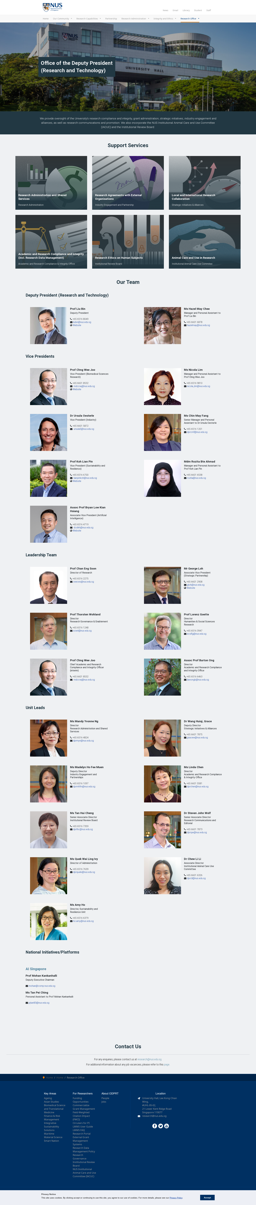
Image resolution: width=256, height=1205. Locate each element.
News (165, 10)
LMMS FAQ (79, 1130)
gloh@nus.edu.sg (195, 584)
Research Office (189, 18)
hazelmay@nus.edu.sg (198, 325)
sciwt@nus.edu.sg (82, 630)
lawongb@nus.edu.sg (198, 679)
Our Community (61, 18)
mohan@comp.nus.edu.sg (42, 985)
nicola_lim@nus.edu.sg (198, 386)
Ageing (48, 1098)
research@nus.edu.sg (149, 1059)
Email (175, 10)
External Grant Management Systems (81, 1141)
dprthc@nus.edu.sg (83, 829)
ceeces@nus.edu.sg (83, 581)
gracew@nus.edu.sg (197, 737)
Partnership (111, 18)
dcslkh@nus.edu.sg (83, 527)
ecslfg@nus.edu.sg (196, 633)
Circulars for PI (81, 1123)
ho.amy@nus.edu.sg (83, 921)
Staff (208, 10)
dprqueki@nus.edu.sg (84, 872)
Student (198, 10)
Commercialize (81, 1105)
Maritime (49, 1133)
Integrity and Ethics (164, 18)
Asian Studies (51, 1101)
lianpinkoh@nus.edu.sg (85, 478)
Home (46, 18)
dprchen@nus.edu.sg (197, 786)
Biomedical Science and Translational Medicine (54, 1109)
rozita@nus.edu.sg (196, 478)
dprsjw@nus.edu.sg (197, 832)
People (105, 1098)
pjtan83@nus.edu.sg (39, 1002)
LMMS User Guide (83, 1126)
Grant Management (84, 1108)
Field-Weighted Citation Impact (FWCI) (81, 1116)
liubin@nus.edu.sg (82, 322)
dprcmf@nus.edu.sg (197, 432)
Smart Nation (51, 1140)
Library (186, 10)
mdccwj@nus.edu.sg (84, 386)
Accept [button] (207, 1197)
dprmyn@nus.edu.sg (83, 740)
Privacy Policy (176, 1198)
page (166, 1064)
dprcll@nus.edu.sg (196, 878)
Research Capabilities (87, 18)
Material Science (53, 1137)
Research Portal (82, 1133)
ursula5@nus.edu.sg (84, 429)
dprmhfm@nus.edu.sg (84, 786)
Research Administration (134, 18)
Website (77, 325)
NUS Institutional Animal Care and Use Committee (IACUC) (84, 1173)
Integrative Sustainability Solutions (51, 1126)
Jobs (103, 1101)
